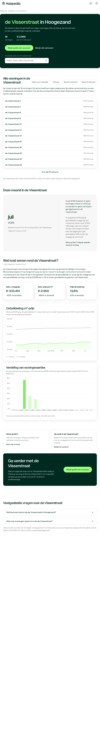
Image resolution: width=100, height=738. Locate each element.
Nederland (3, 11)
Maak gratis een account (19, 48)
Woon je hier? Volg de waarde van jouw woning (78, 243)
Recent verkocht (70, 82)
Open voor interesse (40, 82)
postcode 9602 (30, 178)
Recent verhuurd (88, 82)
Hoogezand (11, 11)
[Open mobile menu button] (96, 3)
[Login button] (90, 3)
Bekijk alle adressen (44, 48)
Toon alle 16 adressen (50, 172)
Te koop (56, 82)
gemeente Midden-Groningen (72, 269)
